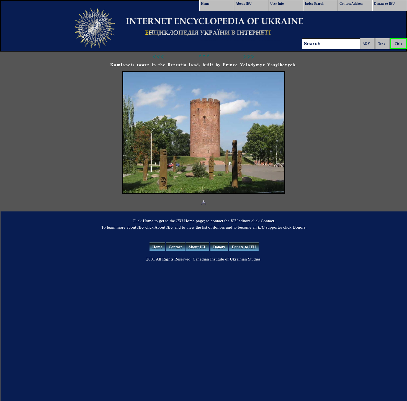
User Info (277, 4)
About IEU (244, 4)
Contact (175, 247)
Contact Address (351, 4)
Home (205, 4)
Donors (219, 247)
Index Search (314, 4)
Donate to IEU (384, 4)
